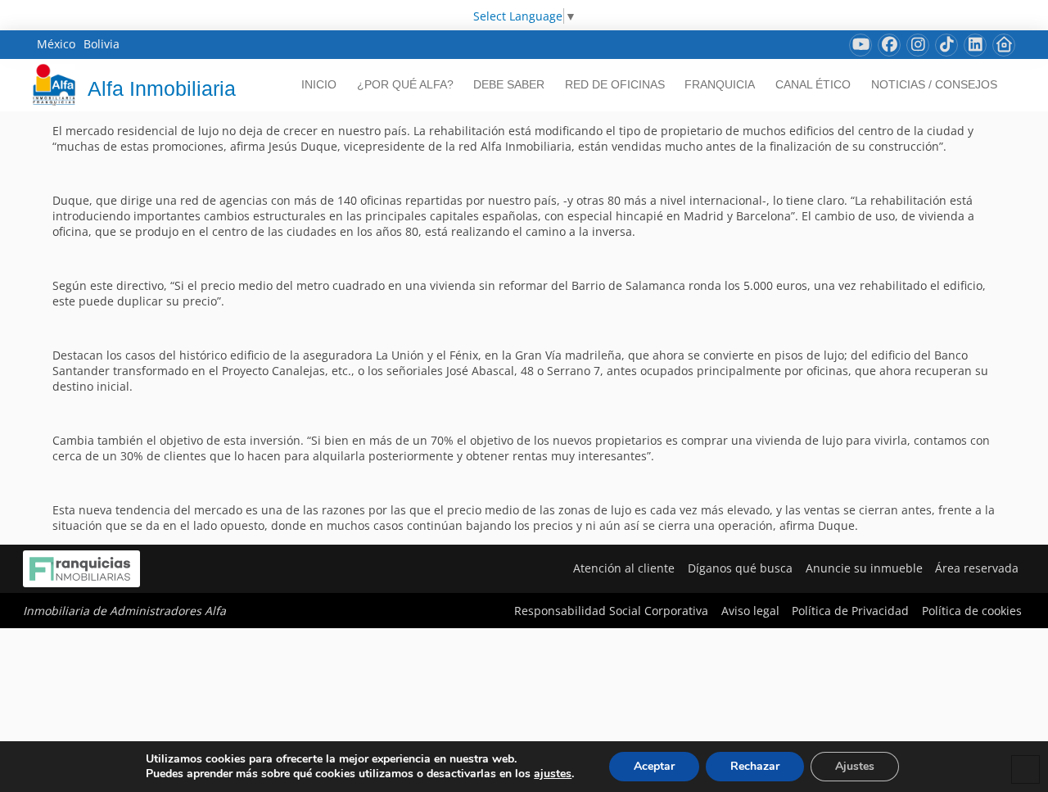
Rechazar (754, 766)
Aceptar (654, 766)
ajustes (552, 774)
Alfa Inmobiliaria (162, 88)
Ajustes (854, 766)
